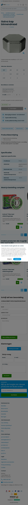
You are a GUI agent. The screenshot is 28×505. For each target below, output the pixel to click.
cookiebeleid (20, 255)
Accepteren (17, 259)
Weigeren (9, 259)
